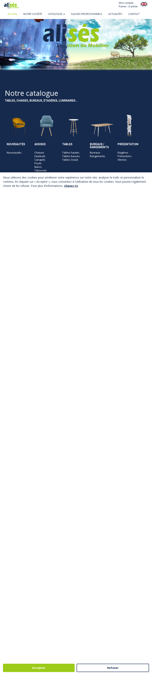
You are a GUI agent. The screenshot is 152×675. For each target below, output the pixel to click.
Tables (67, 144)
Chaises (39, 152)
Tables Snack (70, 159)
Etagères (123, 152)
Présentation (128, 144)
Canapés (39, 159)
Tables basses (71, 156)
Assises (40, 144)
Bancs (38, 167)
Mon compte (126, 3)
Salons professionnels (86, 14)
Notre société (32, 14)
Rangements (97, 156)
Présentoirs (125, 156)
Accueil (12, 14)
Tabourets (40, 170)
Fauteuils (39, 156)
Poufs (38, 163)
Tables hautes (70, 152)
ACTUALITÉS (115, 14)
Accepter (38, 668)
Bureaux (95, 152)
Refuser (113, 668)
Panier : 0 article (128, 6)
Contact (134, 14)
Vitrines (122, 159)
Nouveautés (16, 144)
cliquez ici (71, 186)
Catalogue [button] (55, 14)
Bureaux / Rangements (99, 146)
